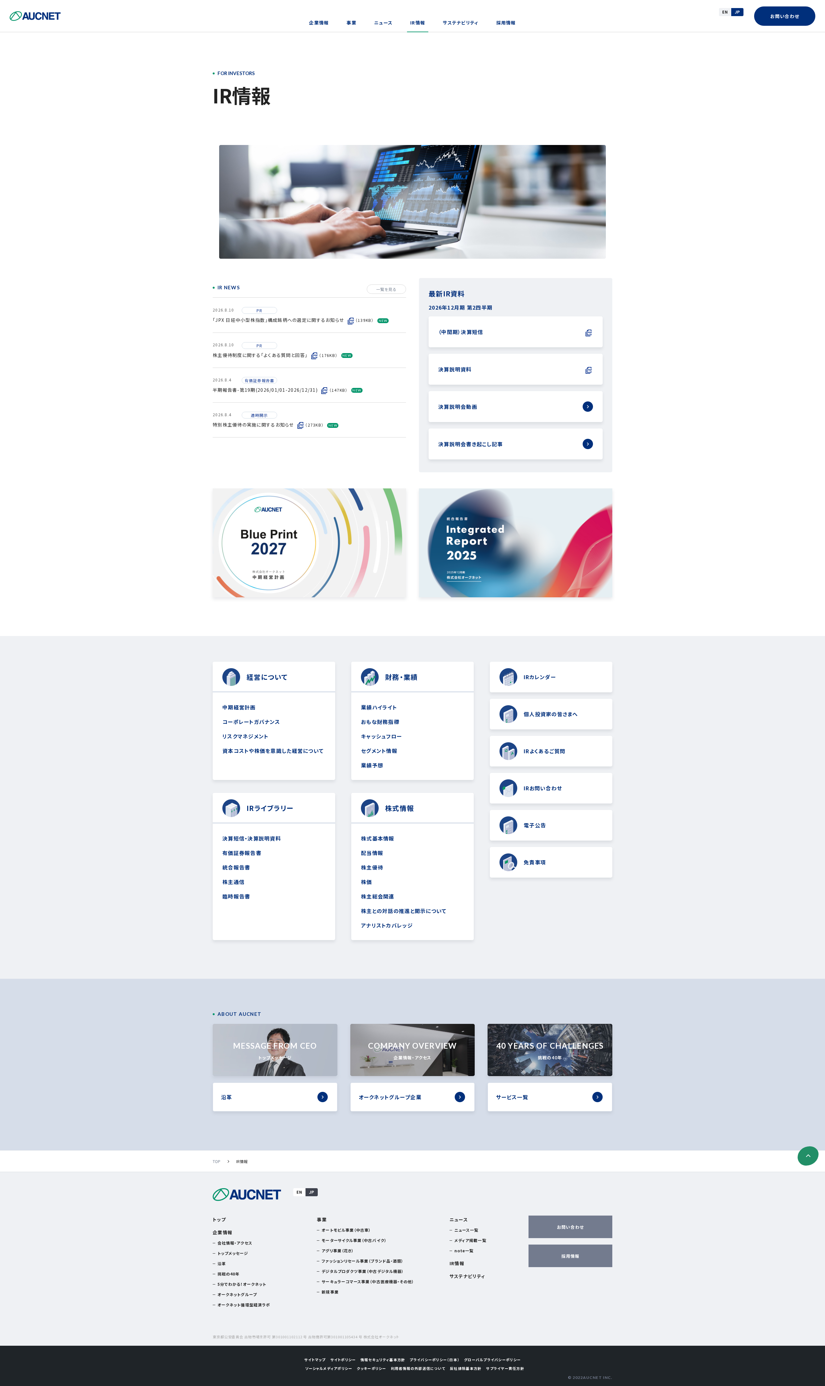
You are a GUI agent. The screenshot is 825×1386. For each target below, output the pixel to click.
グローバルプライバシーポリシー (492, 1359)
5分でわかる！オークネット (242, 1284)
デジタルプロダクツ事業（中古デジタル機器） (363, 1271)
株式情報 (399, 808)
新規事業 (330, 1292)
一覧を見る (386, 289)
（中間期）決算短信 (460, 332)
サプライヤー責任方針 (505, 1368)
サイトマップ (315, 1359)
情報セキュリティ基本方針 (382, 1359)
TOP (216, 1161)
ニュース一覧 (466, 1230)
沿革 (226, 1097)
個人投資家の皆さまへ (551, 714)
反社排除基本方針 (465, 1368)
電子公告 (535, 825)
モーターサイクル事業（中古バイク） (354, 1240)
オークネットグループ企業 (390, 1097)
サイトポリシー (343, 1359)
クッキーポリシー (371, 1368)
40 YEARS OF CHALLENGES (550, 1050)
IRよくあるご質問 (544, 751)
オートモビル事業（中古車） (346, 1230)
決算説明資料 (455, 369)
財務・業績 (401, 677)
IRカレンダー (540, 677)
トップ (219, 1219)
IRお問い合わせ (543, 788)
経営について (267, 677)
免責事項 (535, 862)
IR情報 (417, 22)
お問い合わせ (784, 16)
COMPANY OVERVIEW (412, 1050)
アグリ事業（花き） (338, 1250)
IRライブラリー (270, 808)
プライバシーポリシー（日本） (435, 1359)
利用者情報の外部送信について (418, 1368)
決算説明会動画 (457, 406)
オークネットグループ (237, 1294)
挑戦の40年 (228, 1273)
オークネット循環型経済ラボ (244, 1304)
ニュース (383, 22)
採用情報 (506, 22)
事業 (351, 22)
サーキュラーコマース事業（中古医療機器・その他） (368, 1281)
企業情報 (319, 22)
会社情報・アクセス (235, 1243)
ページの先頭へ (808, 1156)
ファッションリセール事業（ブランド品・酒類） (362, 1261)
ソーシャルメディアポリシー (328, 1368)
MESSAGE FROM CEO (275, 1050)
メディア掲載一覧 (470, 1240)
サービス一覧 (512, 1097)
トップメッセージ (233, 1253)
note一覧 (463, 1250)
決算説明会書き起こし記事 (470, 444)
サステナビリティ (460, 22)
